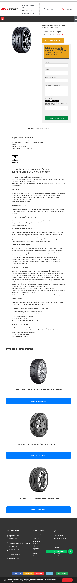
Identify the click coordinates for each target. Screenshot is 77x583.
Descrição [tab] (31, 128)
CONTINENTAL (46, 34)
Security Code (56, 102)
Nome (47, 62)
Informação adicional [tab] (42, 128)
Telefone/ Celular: (51, 77)
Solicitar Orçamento (53, 40)
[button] (2, 18)
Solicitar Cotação (56, 118)
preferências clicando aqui (26, 581)
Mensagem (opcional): (53, 85)
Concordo (67, 580)
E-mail (47, 70)
